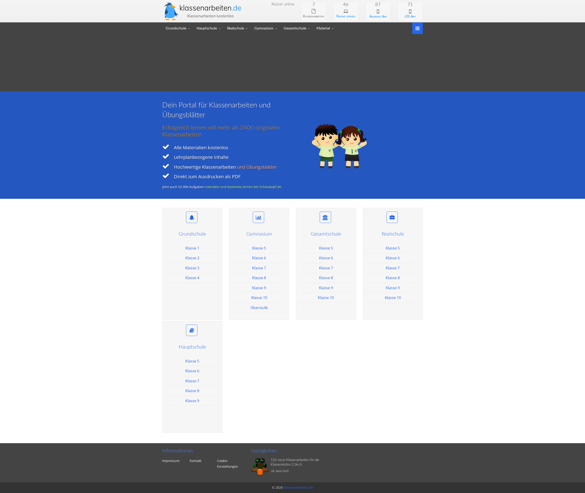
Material (323, 28)
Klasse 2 (192, 257)
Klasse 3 (192, 267)
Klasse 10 (259, 297)
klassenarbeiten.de (298, 487)
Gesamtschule (295, 28)
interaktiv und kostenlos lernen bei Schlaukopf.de (243, 187)
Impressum (171, 461)
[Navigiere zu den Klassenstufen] (416, 28)
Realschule (235, 28)
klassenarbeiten (210, 7)
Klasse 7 (259, 267)
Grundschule (176, 28)
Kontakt (195, 461)
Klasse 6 (259, 257)
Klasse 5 (259, 248)
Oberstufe (259, 307)
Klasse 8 (259, 277)
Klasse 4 (192, 277)
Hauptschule (207, 28)
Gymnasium (263, 28)
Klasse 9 (259, 287)
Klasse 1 (192, 248)
